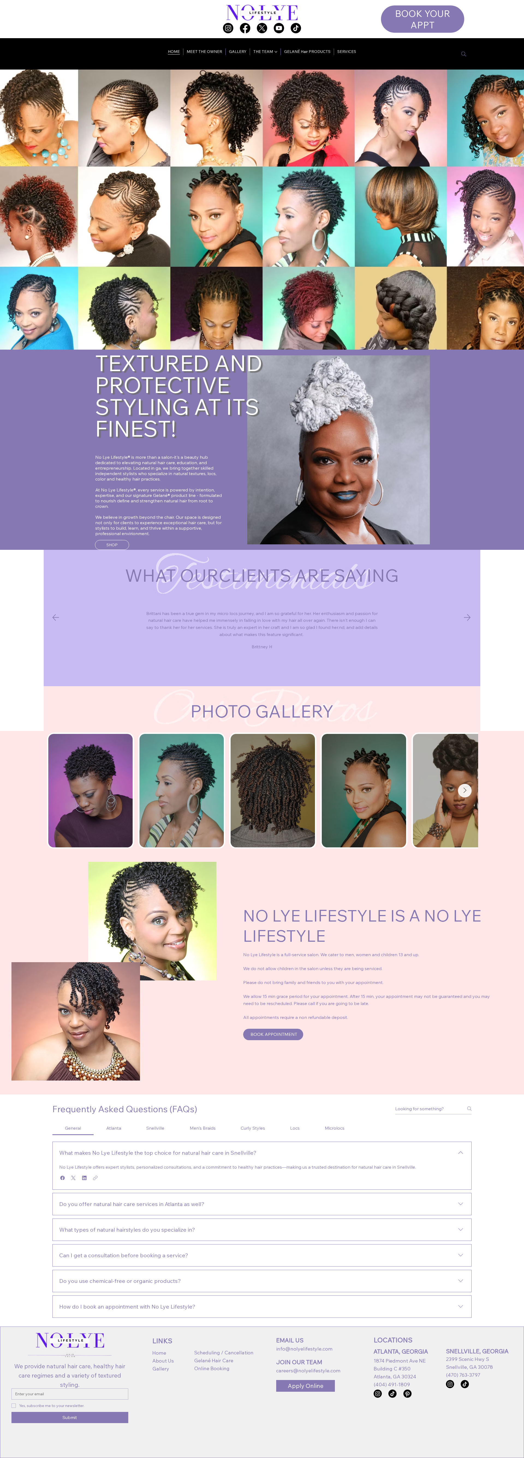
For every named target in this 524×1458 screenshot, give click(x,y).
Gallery (160, 1369)
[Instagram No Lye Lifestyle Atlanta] (378, 1394)
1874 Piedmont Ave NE (400, 1361)
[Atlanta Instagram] (228, 28)
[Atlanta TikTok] (296, 28)
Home (159, 1353)
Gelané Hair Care (213, 1360)
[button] (62, 1178)
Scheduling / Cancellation (224, 1352)
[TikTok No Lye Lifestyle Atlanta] (392, 1394)
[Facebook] (245, 28)
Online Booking (212, 1368)
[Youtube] (279, 28)
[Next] (467, 617)
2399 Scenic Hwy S (467, 1359)
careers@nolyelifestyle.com (308, 1370)
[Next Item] (465, 790)
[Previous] (55, 617)
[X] (262, 28)
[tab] (73, 1128)
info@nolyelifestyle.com (304, 1349)
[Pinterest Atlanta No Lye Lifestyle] (407, 1394)
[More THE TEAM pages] (276, 51)
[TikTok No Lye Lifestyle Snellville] (465, 1384)
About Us (163, 1361)
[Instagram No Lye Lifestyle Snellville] (450, 1384)
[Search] (463, 54)
